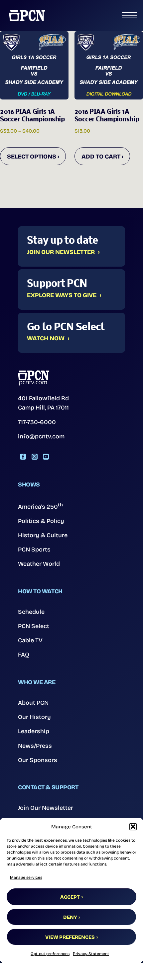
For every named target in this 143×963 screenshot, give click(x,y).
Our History (34, 717)
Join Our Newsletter (61, 252)
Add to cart (100, 156)
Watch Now (46, 338)
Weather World (39, 563)
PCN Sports (34, 549)
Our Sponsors (37, 760)
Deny (70, 917)
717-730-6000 (37, 422)
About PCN (33, 702)
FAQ (23, 654)
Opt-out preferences (50, 953)
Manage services (26, 877)
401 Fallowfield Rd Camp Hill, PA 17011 (43, 403)
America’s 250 (40, 506)
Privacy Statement (91, 953)
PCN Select (33, 626)
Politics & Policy (41, 521)
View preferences (70, 937)
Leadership (33, 731)
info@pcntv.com (41, 436)
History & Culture (43, 535)
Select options (31, 156)
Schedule (31, 611)
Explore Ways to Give (61, 295)
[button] (133, 826)
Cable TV (30, 640)
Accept (70, 897)
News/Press (35, 745)
